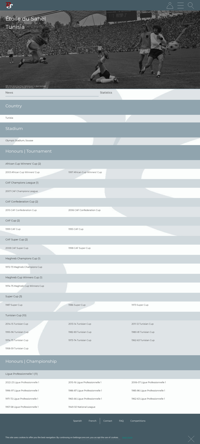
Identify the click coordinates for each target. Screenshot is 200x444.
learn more (127, 437)
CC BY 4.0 (30, 88)
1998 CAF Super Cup (79, 248)
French (92, 421)
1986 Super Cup (77, 305)
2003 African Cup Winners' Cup (22, 172)
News (9, 92)
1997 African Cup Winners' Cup (85, 172)
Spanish (77, 421)
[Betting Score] (9, 5)
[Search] (191, 5)
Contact (107, 421)
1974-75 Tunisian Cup (16, 340)
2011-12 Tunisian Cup (143, 324)
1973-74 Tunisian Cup (79, 340)
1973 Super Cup (140, 305)
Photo (7, 88)
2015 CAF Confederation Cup (21, 210)
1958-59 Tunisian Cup (16, 348)
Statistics (106, 92)
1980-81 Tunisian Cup (143, 332)
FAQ (121, 421)
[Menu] (180, 5)
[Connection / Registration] (170, 5)
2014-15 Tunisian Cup (16, 324)
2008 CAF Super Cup (16, 248)
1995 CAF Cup (75, 229)
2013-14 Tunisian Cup (79, 324)
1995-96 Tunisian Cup (17, 332)
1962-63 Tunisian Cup (143, 340)
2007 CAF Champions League (21, 191)
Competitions (137, 421)
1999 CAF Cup (13, 229)
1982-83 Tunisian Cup (79, 332)
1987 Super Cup (13, 305)
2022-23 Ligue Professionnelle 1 (22, 382)
